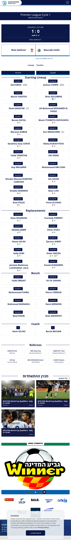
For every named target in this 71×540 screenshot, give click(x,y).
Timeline (39, 65)
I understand (35, 533)
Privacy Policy (43, 527)
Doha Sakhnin (34, 39)
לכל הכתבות (63, 378)
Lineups (31, 65)
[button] (67, 2)
